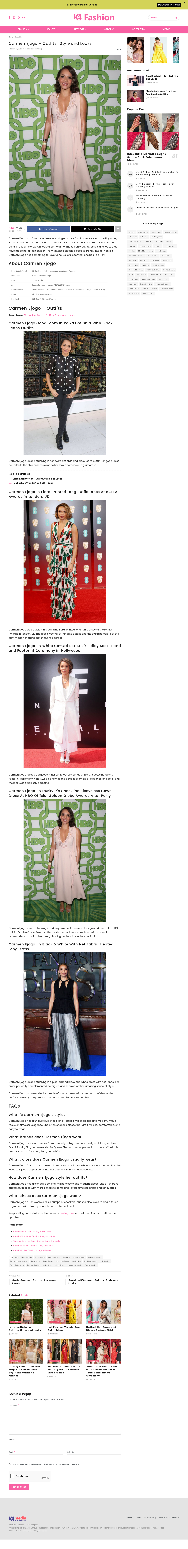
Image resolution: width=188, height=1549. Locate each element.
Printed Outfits (33, 1265)
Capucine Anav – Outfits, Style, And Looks (49, 315)
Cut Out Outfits (145, 246)
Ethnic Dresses (169, 246)
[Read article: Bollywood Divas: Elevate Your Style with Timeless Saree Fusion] (64, 1351)
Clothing (38, 49)
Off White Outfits (153, 270)
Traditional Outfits (150, 289)
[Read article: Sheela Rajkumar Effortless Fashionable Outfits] (135, 96)
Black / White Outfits (23, 1257)
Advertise (138, 1517)
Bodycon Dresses (170, 232)
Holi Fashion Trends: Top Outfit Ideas (33, 483)
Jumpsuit (143, 260)
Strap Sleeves (134, 289)
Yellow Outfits (148, 293)
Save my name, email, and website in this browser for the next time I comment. (45, 1464)
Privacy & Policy (150, 1517)
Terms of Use (163, 1517)
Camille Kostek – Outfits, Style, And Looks (33, 1245)
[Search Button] (176, 17)
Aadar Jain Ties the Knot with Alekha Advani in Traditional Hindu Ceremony (102, 1371)
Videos (166, 29)
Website (70, 1452)
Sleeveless (133, 284)
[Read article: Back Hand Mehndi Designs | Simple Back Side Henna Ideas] (153, 132)
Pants (131, 275)
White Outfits (90, 1265)
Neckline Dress (62, 1261)
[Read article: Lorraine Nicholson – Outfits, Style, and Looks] (26, 1311)
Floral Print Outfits (145, 251)
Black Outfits (143, 232)
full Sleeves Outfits (136, 256)
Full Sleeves (161, 251)
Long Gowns (48, 1261)
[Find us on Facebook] (9, 17)
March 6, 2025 (53, 1334)
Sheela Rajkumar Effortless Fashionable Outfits (161, 93)
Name (12, 1439)
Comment (14, 1405)
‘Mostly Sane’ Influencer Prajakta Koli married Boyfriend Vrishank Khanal (24, 1371)
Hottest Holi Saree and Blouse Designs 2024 (101, 1329)
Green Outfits (152, 256)
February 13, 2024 (15, 49)
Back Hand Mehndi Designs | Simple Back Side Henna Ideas (147, 157)
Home (11, 37)
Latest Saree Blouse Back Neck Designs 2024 (157, 209)
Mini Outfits (133, 265)
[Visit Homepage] (94, 17)
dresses (157, 246)
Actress (131, 232)
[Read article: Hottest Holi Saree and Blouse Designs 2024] (103, 1311)
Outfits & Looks (90, 1261)
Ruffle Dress (47, 1265)
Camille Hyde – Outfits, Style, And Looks (32, 1250)
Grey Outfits (165, 256)
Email (12, 1452)
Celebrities (138, 29)
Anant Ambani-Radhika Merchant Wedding (154, 197)
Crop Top (132, 246)
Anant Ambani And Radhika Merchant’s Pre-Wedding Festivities (157, 173)
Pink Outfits (104, 1261)
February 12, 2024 (153, 98)
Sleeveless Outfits (75, 1265)
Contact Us (175, 1517)
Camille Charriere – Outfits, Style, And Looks (34, 1236)
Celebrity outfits (94, 1257)
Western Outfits (167, 289)
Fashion (22, 29)
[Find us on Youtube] (23, 17)
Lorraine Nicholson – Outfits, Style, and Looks (37, 478)
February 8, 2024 (152, 83)
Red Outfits (169, 275)
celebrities (133, 237)
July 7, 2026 (13, 1334)
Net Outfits (76, 1261)
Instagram (67, 1213)
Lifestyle (79, 29)
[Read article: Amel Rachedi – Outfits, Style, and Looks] (135, 80)
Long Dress (35, 1261)
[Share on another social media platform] (118, 229)
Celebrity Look (79, 1257)
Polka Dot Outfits (17, 1265)
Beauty (51, 29)
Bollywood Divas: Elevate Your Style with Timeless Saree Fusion (63, 1369)
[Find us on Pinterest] (19, 17)
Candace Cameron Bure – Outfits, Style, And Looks (36, 1241)
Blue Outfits (156, 232)
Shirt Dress (59, 1265)
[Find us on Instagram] (14, 17)
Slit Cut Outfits (146, 284)
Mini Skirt (145, 265)
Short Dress (162, 279)
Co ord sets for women (19, 1261)
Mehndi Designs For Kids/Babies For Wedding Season (155, 185)
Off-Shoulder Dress (136, 270)
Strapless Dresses (162, 284)
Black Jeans (40, 1257)
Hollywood (132, 260)
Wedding (109, 29)
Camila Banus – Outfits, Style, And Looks (32, 1231)
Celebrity (66, 1257)
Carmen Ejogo (54, 1257)
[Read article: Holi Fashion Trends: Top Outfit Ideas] (64, 1311)
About (129, 1517)
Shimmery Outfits (148, 279)
